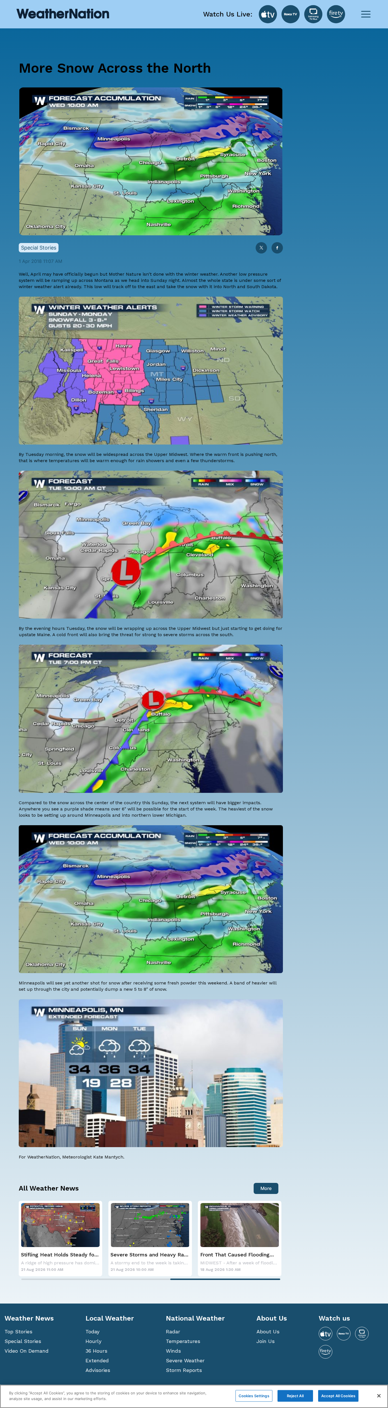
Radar (173, 1331)
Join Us (265, 1341)
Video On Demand (27, 1351)
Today (92, 1331)
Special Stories (23, 1341)
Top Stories (18, 1331)
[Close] (379, 1396)
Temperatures (183, 1341)
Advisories (97, 1370)
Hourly (93, 1341)
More (266, 1188)
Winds (173, 1351)
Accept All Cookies (338, 1396)
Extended (97, 1360)
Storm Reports (184, 1370)
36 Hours (96, 1351)
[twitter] (261, 248)
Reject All (295, 1396)
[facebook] (277, 248)
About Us (267, 1331)
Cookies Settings (254, 1396)
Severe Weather (185, 1360)
